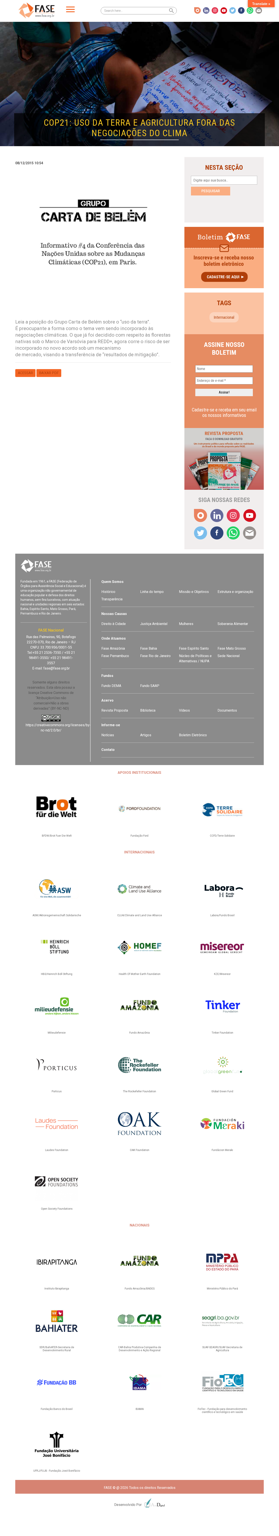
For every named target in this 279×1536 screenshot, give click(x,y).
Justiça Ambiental (153, 624)
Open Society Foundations (57, 1208)
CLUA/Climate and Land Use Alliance (139, 915)
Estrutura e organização (235, 592)
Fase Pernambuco (115, 656)
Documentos (227, 710)
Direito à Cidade (113, 624)
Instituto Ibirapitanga (56, 1288)
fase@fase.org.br (56, 668)
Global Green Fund (222, 1091)
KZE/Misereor (222, 974)
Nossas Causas (114, 614)
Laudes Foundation (56, 1150)
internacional (224, 317)
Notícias (107, 735)
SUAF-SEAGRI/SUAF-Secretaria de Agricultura (222, 1349)
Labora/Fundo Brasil (222, 915)
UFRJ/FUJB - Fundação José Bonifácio (56, 1470)
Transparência (111, 599)
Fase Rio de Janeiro (155, 656)
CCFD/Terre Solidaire (222, 835)
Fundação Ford (139, 835)
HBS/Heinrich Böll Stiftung (56, 974)
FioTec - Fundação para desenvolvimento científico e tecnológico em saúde (222, 1411)
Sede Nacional (229, 656)
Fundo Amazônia (139, 1032)
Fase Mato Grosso (232, 648)
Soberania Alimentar (233, 624)
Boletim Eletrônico (193, 735)
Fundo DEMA (111, 686)
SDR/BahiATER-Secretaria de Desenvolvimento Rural (56, 1349)
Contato (108, 750)
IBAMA (140, 1409)
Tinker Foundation (222, 1032)
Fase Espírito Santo (194, 648)
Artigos (145, 735)
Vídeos (184, 710)
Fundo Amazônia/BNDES (140, 1288)
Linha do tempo (152, 592)
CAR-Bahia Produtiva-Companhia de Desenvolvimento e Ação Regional (139, 1349)
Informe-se (110, 725)
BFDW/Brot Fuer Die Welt (57, 835)
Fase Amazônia (113, 648)
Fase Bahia (148, 648)
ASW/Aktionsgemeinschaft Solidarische (56, 915)
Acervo (107, 700)
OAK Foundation (139, 1150)
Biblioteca (147, 710)
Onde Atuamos (113, 638)
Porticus (57, 1091)
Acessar (25, 373)
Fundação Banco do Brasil (57, 1409)
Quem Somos (112, 582)
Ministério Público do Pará (222, 1288)
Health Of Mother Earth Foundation (139, 974)
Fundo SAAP (149, 686)
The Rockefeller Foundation (139, 1091)
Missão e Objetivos (194, 592)
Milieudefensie (57, 1032)
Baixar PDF (49, 373)
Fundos (107, 676)
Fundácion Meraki (222, 1150)
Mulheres (186, 624)
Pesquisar (210, 191)
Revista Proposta (114, 710)
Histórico (108, 592)
